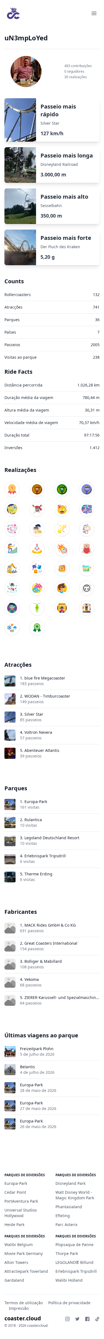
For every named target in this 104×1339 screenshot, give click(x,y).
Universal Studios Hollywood (20, 1212)
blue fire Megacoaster (44, 678)
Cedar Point (15, 1192)
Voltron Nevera (38, 732)
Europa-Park (35, 801)
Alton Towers (16, 1262)
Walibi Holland (69, 1280)
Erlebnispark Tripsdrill (45, 855)
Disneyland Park (70, 1183)
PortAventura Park (21, 1201)
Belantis (27, 1066)
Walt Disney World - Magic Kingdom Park (74, 1195)
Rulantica (33, 819)
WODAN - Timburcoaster (47, 696)
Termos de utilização (23, 1302)
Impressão (19, 1308)
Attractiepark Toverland (26, 1271)
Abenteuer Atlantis (41, 750)
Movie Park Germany (23, 1253)
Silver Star (33, 714)
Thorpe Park (66, 1253)
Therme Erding (38, 874)
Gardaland (14, 1280)
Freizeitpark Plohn (37, 1048)
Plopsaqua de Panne (74, 1244)
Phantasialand (68, 1206)
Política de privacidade (69, 1302)
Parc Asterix (66, 1224)
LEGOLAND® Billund (74, 1262)
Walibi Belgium (18, 1244)
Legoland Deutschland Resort (51, 837)
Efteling (62, 1215)
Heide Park (14, 1224)
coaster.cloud (22, 1318)
